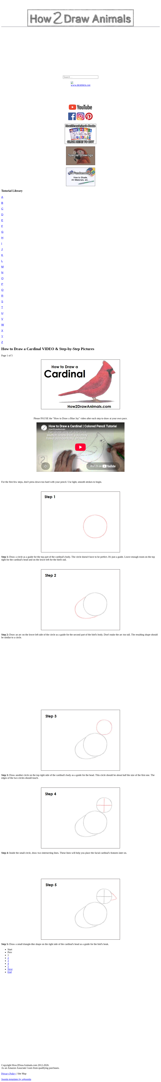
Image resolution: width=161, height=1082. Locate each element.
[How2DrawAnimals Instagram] (80, 119)
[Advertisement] (80, 52)
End (10, 972)
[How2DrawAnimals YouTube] (80, 109)
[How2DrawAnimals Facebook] (72, 119)
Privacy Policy (8, 1073)
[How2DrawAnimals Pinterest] (89, 119)
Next (10, 969)
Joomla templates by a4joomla (16, 1079)
